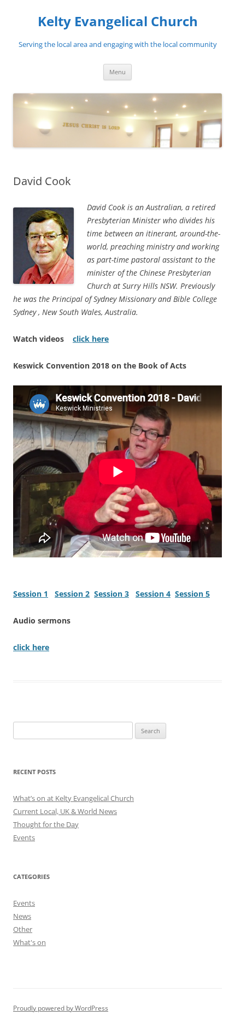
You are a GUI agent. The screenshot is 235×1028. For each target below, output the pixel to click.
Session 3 (111, 594)
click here (91, 339)
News (22, 916)
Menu (117, 72)
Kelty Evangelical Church (118, 21)
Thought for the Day (46, 824)
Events (24, 837)
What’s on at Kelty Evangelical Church (73, 798)
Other (22, 929)
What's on (29, 942)
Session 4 (153, 594)
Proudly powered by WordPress (60, 1008)
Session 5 (192, 594)
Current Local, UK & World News (65, 811)
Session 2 (72, 594)
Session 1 (30, 594)
